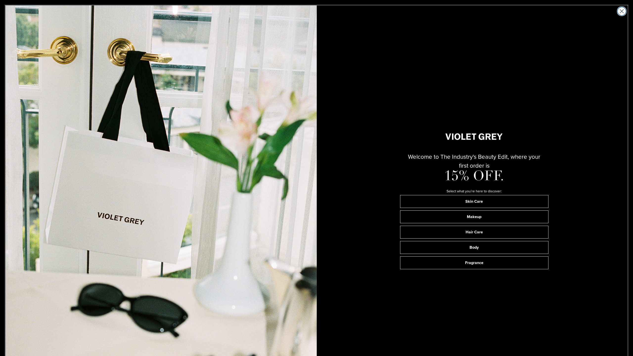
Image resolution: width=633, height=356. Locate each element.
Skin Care (474, 201)
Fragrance (474, 263)
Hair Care (474, 232)
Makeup (474, 217)
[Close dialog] (621, 11)
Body (474, 247)
